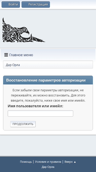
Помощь (26, 161)
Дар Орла (48, 166)
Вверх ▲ (70, 161)
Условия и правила (48, 161)
